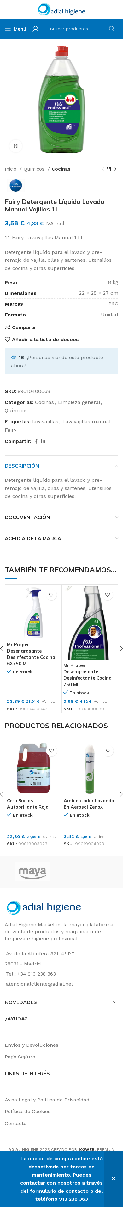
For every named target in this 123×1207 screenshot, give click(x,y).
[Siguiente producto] (115, 169)
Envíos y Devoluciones (31, 1045)
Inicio (11, 169)
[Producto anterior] (102, 169)
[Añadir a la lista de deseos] (51, 594)
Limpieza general (79, 402)
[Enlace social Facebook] (36, 441)
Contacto (15, 1123)
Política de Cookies (27, 1111)
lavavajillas (45, 422)
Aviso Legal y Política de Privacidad (47, 1100)
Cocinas (61, 169)
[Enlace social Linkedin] (43, 441)
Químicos (35, 169)
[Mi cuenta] (35, 28)
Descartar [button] (113, 1179)
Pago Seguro (20, 1057)
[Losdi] (89, 872)
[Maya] (32, 872)
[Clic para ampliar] (15, 146)
